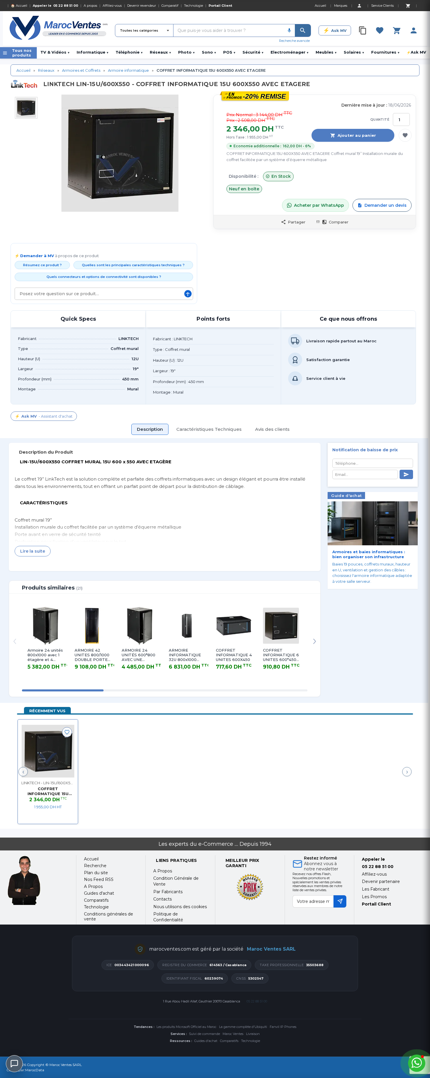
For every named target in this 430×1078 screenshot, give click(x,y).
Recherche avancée (294, 41)
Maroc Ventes (233, 1034)
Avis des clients (272, 429)
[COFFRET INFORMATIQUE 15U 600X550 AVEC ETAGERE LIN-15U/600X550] (47, 751)
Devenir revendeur (141, 6)
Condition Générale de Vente (176, 881)
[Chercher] (303, 30)
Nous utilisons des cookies (180, 906)
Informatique (92, 52)
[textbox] (228, 30)
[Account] (359, 5)
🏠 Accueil (19, 6)
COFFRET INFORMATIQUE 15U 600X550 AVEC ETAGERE (48, 791)
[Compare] (363, 30)
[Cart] (408, 5)
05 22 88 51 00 (65, 6)
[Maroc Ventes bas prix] (59, 29)
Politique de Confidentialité (168, 916)
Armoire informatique (128, 70)
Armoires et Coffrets (81, 70)
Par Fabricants (168, 891)
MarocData (34, 1070)
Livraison (253, 1034)
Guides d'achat (205, 1041)
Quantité (379, 119)
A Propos (162, 871)
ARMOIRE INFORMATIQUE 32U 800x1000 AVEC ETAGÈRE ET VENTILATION (186, 655)
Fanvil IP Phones (283, 1027)
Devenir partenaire (381, 881)
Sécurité (252, 52)
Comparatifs (229, 1041)
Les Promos (374, 896)
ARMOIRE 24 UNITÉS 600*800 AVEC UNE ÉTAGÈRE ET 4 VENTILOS (138, 655)
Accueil (23, 70)
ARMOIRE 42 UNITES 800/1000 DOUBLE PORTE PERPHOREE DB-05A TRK (92, 655)
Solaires (354, 52)
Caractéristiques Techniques (209, 429)
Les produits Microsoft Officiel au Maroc (186, 1027)
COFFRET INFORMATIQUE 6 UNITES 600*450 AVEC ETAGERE (281, 655)
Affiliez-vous (112, 6)
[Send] (406, 474)
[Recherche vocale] (289, 30)
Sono (209, 52)
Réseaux (160, 52)
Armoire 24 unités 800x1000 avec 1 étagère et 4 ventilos (45, 655)
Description (150, 429)
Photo (186, 52)
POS (229, 52)
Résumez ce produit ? (42, 265)
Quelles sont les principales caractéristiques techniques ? (133, 265)
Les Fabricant (375, 889)
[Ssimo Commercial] (37, 880)
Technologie (193, 6)
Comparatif (169, 6)
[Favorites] (380, 30)
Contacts (162, 899)
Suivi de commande (204, 1034)
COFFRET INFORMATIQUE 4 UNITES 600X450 (234, 655)
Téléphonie (129, 52)
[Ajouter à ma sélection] (405, 135)
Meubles (326, 52)
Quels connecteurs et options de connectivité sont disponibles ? (104, 277)
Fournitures (385, 52)
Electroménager (289, 52)
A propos (90, 6)
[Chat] (14, 1063)
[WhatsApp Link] (416, 1063)
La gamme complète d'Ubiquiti (243, 1027)
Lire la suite (32, 551)
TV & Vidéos (54, 52)
